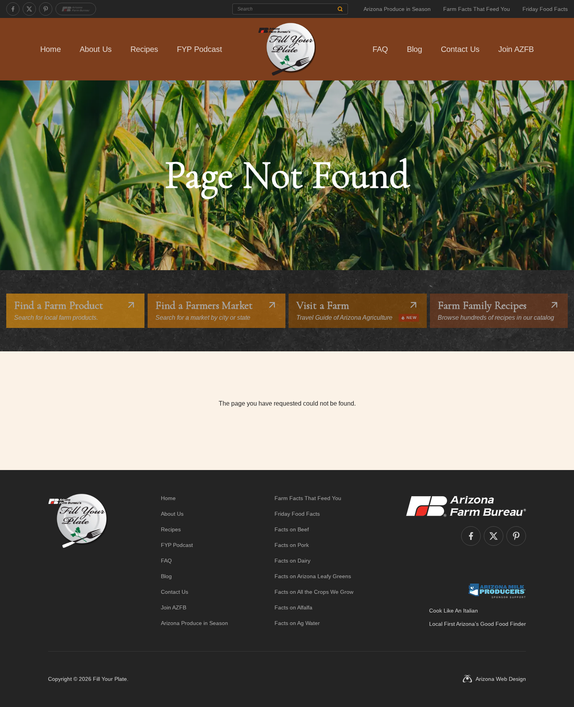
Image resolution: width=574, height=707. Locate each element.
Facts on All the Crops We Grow (314, 592)
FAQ (380, 49)
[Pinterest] (45, 9)
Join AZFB (516, 49)
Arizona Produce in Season (397, 9)
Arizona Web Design (501, 679)
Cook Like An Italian (453, 610)
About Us (96, 49)
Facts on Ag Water (297, 623)
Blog (414, 49)
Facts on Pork (292, 545)
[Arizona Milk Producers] (497, 590)
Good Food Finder (503, 624)
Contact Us (460, 49)
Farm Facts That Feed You (476, 9)
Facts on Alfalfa (293, 607)
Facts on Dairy (292, 560)
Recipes (144, 49)
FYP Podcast (199, 49)
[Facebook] (13, 9)
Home (50, 49)
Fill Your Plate (110, 679)
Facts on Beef (292, 529)
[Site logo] (78, 560)
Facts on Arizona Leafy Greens (313, 576)
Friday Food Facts (545, 9)
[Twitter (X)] (29, 9)
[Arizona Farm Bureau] (75, 9)
